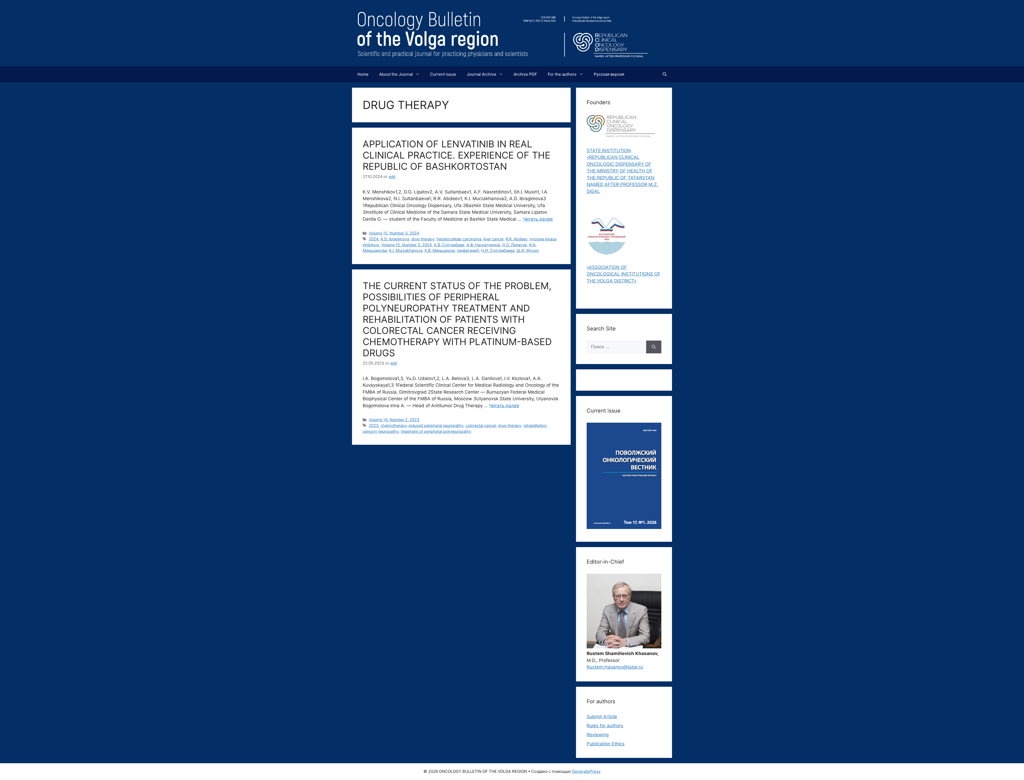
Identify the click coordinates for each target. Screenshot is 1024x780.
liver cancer (493, 239)
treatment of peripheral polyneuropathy (436, 431)
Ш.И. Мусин (528, 250)
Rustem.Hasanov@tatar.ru (615, 667)
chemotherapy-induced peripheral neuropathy (422, 425)
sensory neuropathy (381, 431)
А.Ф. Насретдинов (483, 245)
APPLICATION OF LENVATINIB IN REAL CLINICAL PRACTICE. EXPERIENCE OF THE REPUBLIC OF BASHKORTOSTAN (456, 155)
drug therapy (422, 239)
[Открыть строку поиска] (664, 74)
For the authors (562, 74)
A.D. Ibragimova (395, 239)
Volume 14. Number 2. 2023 (394, 419)
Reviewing (598, 734)
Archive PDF (525, 74)
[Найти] (653, 347)
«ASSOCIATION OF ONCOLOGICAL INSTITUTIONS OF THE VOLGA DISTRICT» (624, 274)
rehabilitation (534, 425)
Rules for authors (605, 725)
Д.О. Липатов (514, 245)
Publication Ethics (606, 743)
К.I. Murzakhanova (405, 250)
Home (363, 74)
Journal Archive (481, 74)
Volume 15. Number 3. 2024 (394, 233)
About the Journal (396, 74)
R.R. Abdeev (516, 239)
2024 (373, 239)
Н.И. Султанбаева (497, 250)
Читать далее (538, 219)
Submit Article (602, 716)
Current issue (443, 74)
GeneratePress (586, 771)
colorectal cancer (481, 425)
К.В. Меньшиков (440, 250)
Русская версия (609, 74)
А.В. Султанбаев (449, 245)
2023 (373, 425)
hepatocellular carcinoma (459, 239)
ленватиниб (468, 250)
